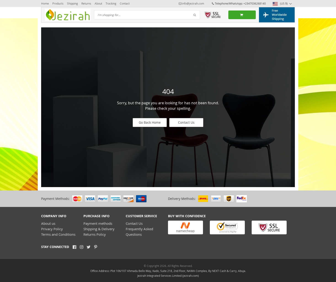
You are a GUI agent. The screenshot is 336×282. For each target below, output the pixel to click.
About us (48, 223)
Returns (86, 3)
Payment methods (97, 223)
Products (58, 3)
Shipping (72, 3)
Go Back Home (150, 122)
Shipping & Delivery (99, 229)
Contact (125, 3)
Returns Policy (94, 234)
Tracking (111, 3)
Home (45, 3)
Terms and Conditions (58, 234)
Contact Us (186, 122)
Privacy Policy (52, 229)
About (98, 3)
